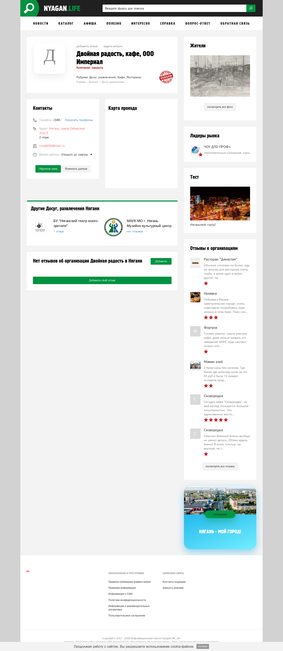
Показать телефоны (79, 120)
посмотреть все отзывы (220, 466)
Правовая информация (122, 587)
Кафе (121, 77)
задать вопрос (113, 46)
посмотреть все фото (220, 106)
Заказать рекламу (173, 587)
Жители (198, 46)
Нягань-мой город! (203, 224)
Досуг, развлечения (102, 77)
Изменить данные (76, 168)
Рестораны (134, 77)
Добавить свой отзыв (102, 280)
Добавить (161, 261)
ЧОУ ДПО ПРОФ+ (217, 147)
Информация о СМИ (120, 593)
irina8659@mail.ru (52, 146)
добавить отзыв (86, 46)
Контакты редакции (174, 581)
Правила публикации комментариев (129, 581)
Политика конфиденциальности (127, 600)
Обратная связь (48, 168)
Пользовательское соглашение (126, 615)
